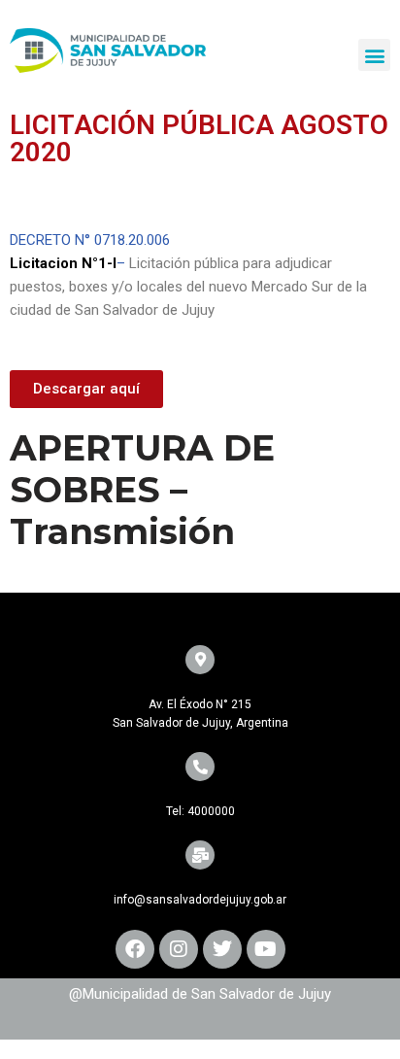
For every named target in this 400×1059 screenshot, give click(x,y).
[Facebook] (135, 949)
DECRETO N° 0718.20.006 (90, 240)
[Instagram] (178, 949)
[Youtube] (266, 949)
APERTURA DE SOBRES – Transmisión (142, 490)
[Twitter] (222, 949)
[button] (374, 55)
